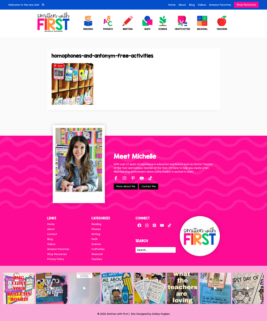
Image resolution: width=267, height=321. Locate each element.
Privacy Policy (55, 259)
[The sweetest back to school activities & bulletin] (215, 288)
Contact (52, 234)
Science (96, 244)
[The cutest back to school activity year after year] (51, 288)
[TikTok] (169, 225)
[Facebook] (116, 178)
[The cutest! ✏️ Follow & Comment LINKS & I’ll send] (19, 288)
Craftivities (98, 249)
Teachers (96, 259)
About (182, 4)
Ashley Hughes (161, 313)
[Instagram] (124, 178)
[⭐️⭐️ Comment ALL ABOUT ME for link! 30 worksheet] (117, 288)
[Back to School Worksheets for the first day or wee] (149, 288)
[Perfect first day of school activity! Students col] (248, 288)
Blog (192, 4)
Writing (95, 234)
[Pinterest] (133, 178)
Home (171, 4)
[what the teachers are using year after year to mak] (182, 288)
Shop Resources (246, 4)
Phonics (96, 229)
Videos (202, 4)
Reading (96, 224)
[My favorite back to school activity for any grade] (84, 288)
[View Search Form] (43, 4)
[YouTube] (142, 178)
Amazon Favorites (220, 4)
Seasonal (96, 254)
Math (94, 239)
